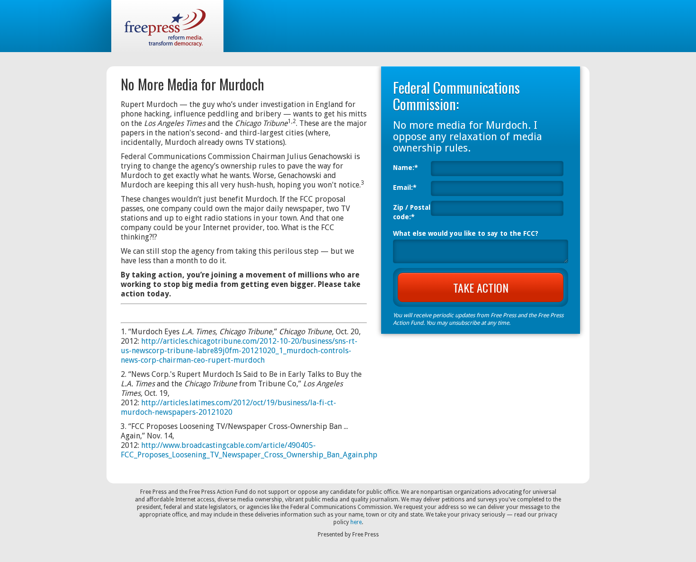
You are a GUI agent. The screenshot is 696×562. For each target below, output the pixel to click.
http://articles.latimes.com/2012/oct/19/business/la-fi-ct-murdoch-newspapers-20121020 (228, 407)
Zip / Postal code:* (411, 212)
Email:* (405, 187)
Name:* (405, 167)
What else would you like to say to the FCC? (465, 233)
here (356, 522)
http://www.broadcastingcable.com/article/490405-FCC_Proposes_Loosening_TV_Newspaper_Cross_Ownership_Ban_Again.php (249, 450)
